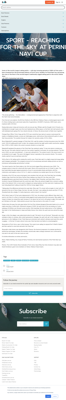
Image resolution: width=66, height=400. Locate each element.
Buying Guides (38, 345)
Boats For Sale (6, 341)
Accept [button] (48, 396)
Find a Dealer (37, 341)
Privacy (36, 365)
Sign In (58, 2)
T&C (35, 362)
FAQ (35, 360)
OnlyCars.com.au (6, 365)
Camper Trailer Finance (8, 379)
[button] (33, 13)
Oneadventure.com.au (8, 377)
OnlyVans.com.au (6, 360)
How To (36, 347)
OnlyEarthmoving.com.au (9, 369)
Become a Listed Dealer (41, 343)
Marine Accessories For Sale (9, 345)
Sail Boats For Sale (7, 353)
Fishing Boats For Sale (8, 347)
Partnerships (37, 371)
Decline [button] (55, 396)
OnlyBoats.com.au (7, 362)
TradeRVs (4, 375)
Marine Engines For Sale (8, 351)
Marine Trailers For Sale (8, 349)
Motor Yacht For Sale (8, 343)
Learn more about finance (9, 382)
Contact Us (37, 367)
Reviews (36, 351)
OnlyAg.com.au (6, 373)
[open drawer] (62, 2)
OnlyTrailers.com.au (7, 371)
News (35, 349)
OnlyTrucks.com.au (7, 367)
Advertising (37, 369)
